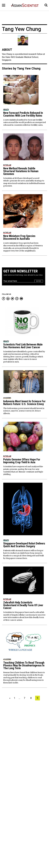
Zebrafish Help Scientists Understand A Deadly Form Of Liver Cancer (23, 605)
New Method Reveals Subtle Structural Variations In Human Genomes (20, 171)
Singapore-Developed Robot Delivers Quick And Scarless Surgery (24, 545)
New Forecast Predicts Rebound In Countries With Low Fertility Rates (23, 114)
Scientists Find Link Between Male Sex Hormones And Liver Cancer (23, 346)
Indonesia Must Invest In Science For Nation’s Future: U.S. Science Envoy (24, 403)
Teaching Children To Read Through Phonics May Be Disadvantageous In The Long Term (23, 665)
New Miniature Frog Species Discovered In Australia (19, 237)
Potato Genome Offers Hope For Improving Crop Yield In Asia (21, 461)
